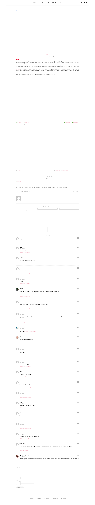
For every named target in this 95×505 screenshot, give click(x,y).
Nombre (17, 478)
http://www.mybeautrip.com (25, 296)
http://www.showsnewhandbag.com (26, 387)
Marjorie (21, 288)
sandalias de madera (51, 187)
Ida (20, 412)
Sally (21, 267)
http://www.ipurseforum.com (25, 418)
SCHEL (21, 278)
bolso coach (18, 187)
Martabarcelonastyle (24, 455)
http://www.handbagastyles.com (25, 397)
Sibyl (21, 247)
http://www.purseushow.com (25, 252)
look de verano (44, 187)
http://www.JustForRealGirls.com (30, 331)
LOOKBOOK (35, 2)
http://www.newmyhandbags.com (26, 273)
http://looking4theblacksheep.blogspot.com (28, 322)
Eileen (21, 433)
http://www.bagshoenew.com (25, 283)
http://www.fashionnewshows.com (26, 438)
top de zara (65, 187)
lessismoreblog (37, 187)
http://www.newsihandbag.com (25, 366)
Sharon (21, 361)
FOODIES (54, 2)
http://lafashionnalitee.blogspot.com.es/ (27, 308)
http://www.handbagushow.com (25, 428)
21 (76, 191)
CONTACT (60, 2)
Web (16, 484)
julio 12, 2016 (20, 191)
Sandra (21, 257)
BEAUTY (41, 2)
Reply (78, 247)
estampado (18, 69)
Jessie (21, 402)
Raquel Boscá (22, 313)
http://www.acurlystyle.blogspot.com (26, 343)
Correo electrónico (18, 481)
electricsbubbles (23, 348)
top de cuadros (59, 187)
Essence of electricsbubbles (25, 356)
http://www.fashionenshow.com (25, 262)
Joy (20, 392)
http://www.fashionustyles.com (25, 376)
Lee (20, 381)
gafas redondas (25, 187)
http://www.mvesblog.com (24, 450)
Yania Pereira (22, 443)
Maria (21, 371)
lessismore (27, 191)
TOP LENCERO (19, 230)
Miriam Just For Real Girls (25, 327)
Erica (21, 423)
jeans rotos (31, 187)
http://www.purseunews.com (25, 407)
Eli (20, 336)
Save (17, 59)
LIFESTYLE (48, 2)
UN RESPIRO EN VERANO (74, 230)
